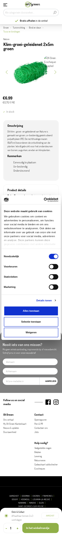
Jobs (36, 432)
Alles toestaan (31, 310)
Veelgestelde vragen (42, 448)
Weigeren (31, 332)
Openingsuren (40, 419)
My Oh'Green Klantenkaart (14, 423)
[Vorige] (6, 71)
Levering (38, 456)
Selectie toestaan (31, 321)
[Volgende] (55, 71)
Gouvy (15, 499)
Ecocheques (39, 468)
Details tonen (44, 300)
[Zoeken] (55, 12)
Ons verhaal (8, 419)
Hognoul (25, 499)
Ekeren (36, 496)
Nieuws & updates (11, 427)
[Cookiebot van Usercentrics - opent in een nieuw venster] (44, 200)
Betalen (37, 452)
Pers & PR (38, 423)
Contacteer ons (41, 427)
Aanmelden (50, 381)
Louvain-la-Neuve (41, 499)
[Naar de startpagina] (32, 4)
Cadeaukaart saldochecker (46, 464)
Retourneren (39, 460)
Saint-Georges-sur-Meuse (31, 506)
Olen (41, 503)
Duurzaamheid (9, 432)
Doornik (26, 496)
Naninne (22, 503)
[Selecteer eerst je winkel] (50, 516)
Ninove (32, 503)
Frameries (47, 496)
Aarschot (14, 496)
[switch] (53, 266)
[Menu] (5, 4)
